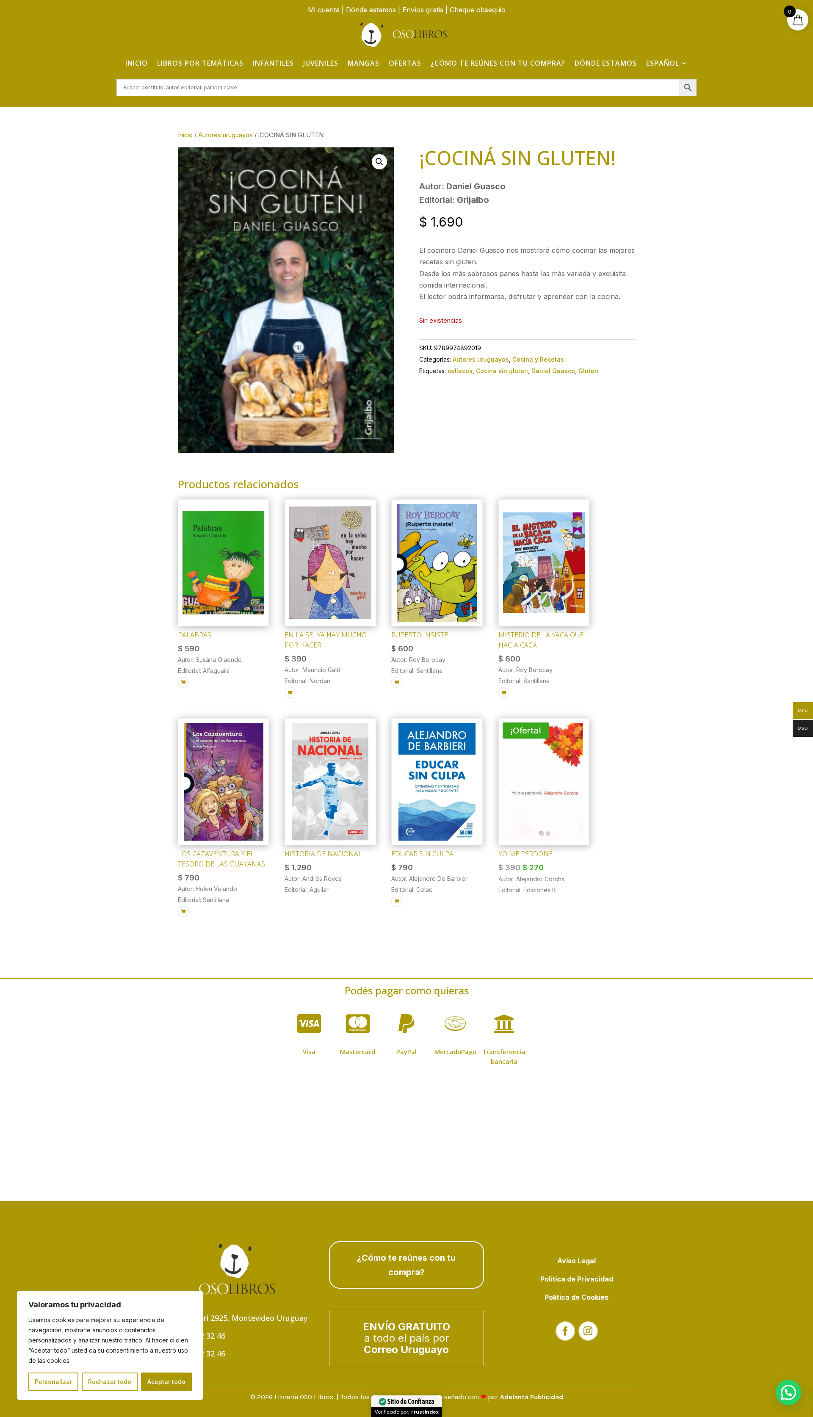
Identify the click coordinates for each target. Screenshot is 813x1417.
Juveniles (320, 63)
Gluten (588, 370)
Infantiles (273, 63)
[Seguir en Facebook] (565, 1331)
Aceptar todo (166, 1381)
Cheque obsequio (478, 10)
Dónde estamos (371, 10)
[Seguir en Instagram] (588, 1331)
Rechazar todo (109, 1381)
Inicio (136, 63)
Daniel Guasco (553, 370)
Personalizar (53, 1381)
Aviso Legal (576, 1260)
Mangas (363, 63)
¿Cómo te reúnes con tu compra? (498, 63)
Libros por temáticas (200, 63)
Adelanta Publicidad (531, 1397)
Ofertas (405, 63)
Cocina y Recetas (538, 359)
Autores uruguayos (225, 135)
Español (662, 63)
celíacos (460, 370)
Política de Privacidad (576, 1279)
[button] (379, 161)
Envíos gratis (422, 10)
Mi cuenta (324, 10)
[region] (110, 1345)
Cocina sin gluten (502, 370)
